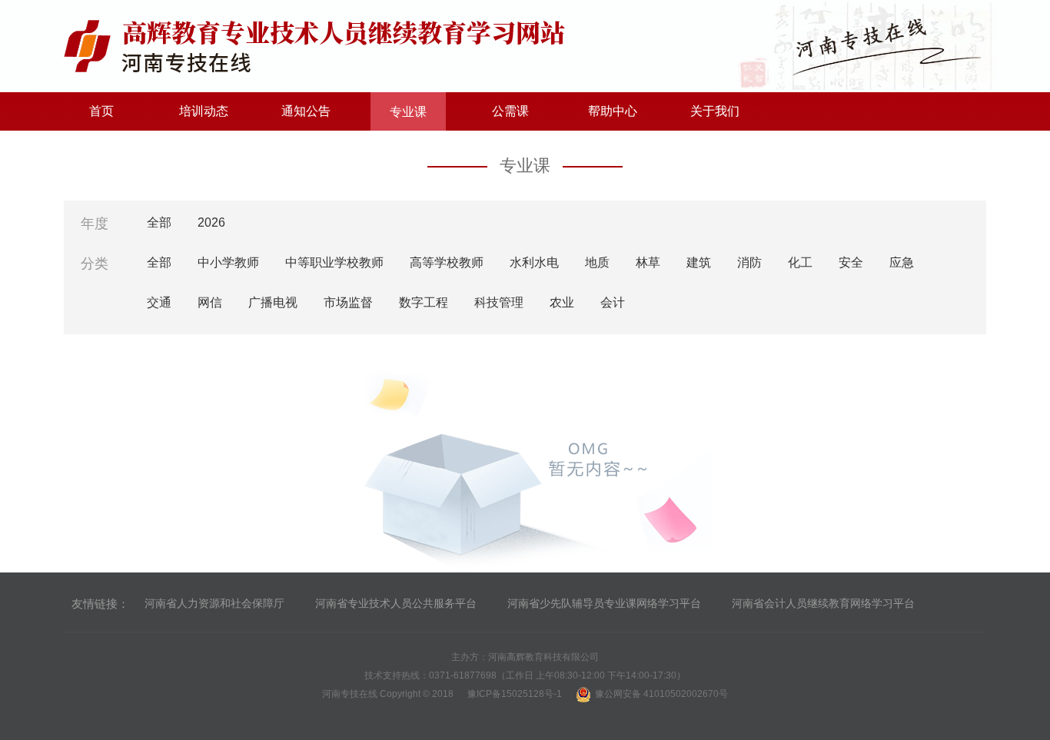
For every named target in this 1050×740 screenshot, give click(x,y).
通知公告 (306, 111)
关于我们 (714, 111)
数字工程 (423, 302)
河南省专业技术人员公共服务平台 (396, 603)
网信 (210, 302)
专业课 (408, 111)
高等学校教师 (446, 262)
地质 (597, 262)
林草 (648, 262)
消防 (749, 262)
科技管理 (498, 302)
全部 (159, 222)
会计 (612, 302)
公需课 (510, 111)
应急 (901, 262)
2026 (211, 222)
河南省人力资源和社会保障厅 (214, 603)
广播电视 (272, 302)
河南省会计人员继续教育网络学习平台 (823, 603)
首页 (101, 111)
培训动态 (203, 111)
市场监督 (348, 302)
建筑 (698, 262)
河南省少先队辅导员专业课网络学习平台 (604, 603)
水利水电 (534, 262)
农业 (562, 302)
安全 (851, 262)
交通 (159, 302)
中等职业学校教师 (334, 262)
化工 (800, 262)
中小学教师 (228, 262)
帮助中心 (612, 111)
